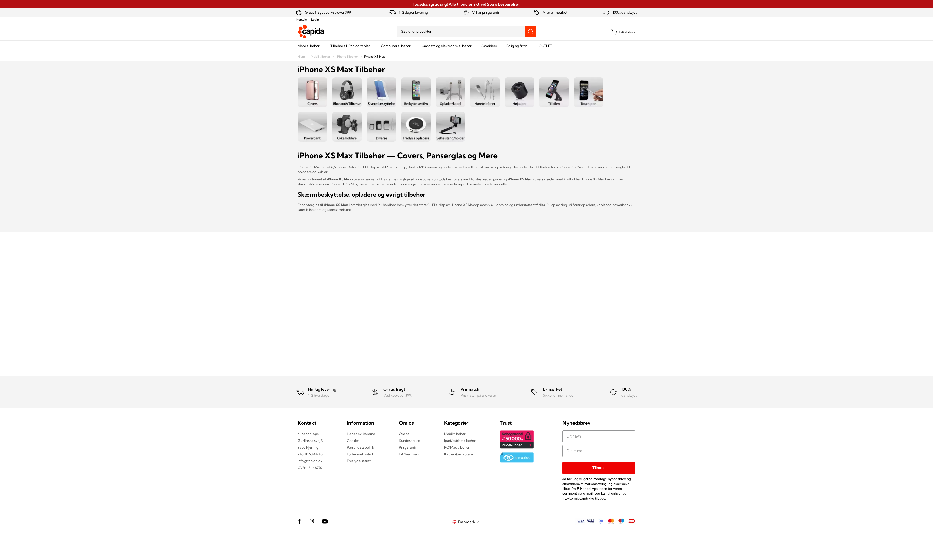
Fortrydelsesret (359, 461)
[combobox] (466, 31)
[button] (469, 522)
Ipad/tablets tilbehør (460, 440)
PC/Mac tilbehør (456, 447)
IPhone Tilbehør (348, 56)
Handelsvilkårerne (361, 434)
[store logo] (311, 31)
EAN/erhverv (409, 454)
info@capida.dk (310, 461)
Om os (404, 434)
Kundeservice (409, 440)
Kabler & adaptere (458, 454)
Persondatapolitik (360, 447)
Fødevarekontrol (360, 454)
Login (315, 19)
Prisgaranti (407, 447)
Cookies (353, 440)
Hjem (302, 56)
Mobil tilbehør (321, 56)
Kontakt (301, 19)
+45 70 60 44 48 (310, 454)
